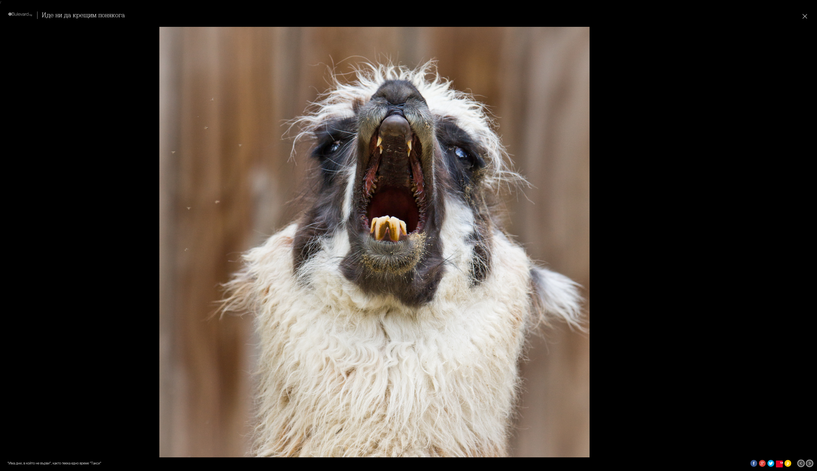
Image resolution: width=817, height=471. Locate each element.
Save (781, 462)
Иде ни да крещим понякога (83, 15)
